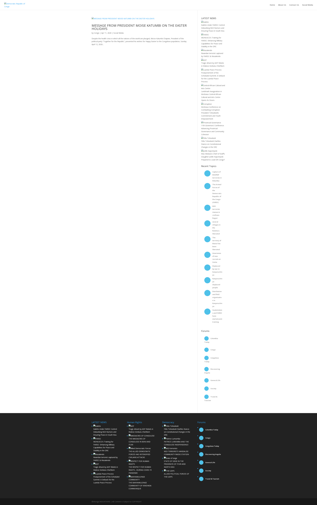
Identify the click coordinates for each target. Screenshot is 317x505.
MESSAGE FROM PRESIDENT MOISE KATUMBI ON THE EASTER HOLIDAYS (139, 27)
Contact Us (294, 5)
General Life (215, 380)
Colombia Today (211, 430)
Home (272, 5)
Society (213, 388)
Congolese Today (212, 446)
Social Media (307, 5)
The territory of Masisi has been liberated (216, 243)
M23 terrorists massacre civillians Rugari (216, 212)
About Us (282, 5)
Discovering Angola (213, 454)
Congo (96, 33)
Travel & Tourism (212, 479)
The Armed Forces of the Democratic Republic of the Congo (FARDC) (217, 193)
